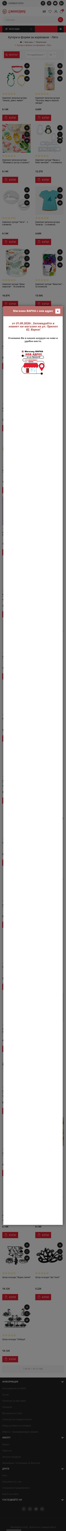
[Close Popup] (57, 311)
